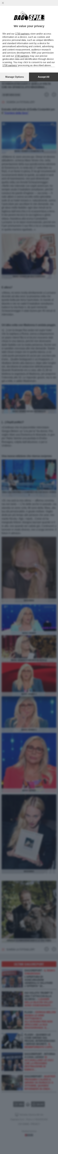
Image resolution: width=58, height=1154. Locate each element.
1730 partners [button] (22, 33)
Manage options (14, 76)
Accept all (43, 76)
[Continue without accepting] (3, 3)
